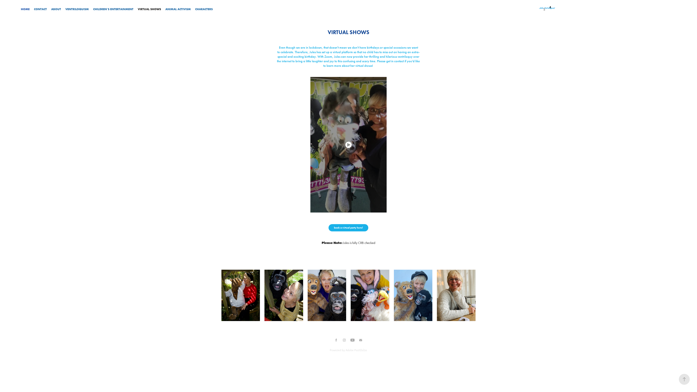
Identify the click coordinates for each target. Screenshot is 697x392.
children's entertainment (113, 9)
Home (25, 9)
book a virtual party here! (348, 227)
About (56, 9)
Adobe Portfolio (356, 350)
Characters (204, 9)
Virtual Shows (149, 9)
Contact (40, 9)
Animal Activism (178, 9)
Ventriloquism (77, 9)
